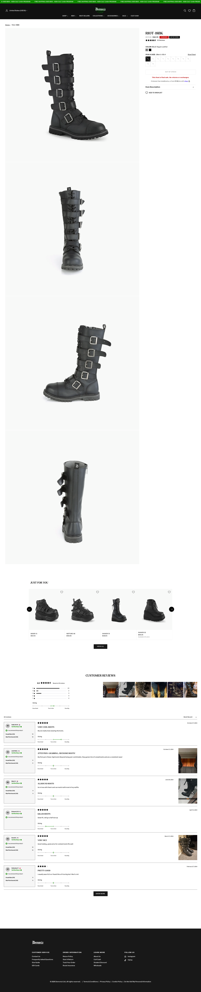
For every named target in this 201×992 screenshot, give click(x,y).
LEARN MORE (99, 952)
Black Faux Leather (147, 50)
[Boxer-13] (47, 609)
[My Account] (7, 10)
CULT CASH (135, 16)
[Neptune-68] (83, 609)
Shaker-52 (142, 632)
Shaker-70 (106, 633)
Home (7, 25)
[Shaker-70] (118, 609)
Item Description (153, 87)
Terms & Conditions (90, 982)
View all (100, 646)
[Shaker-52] (154, 609)
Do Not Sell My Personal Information (137, 982)
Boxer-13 (34, 633)
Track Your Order (69, 962)
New (73, 16)
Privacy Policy (105, 982)
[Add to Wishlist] (61, 592)
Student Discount (100, 962)
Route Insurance (69, 965)
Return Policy (68, 956)
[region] (150, 690)
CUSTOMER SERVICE (40, 952)
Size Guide (36, 962)
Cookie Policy (117, 982)
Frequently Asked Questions (42, 959)
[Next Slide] (195, 690)
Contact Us (36, 956)
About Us (97, 956)
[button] (155, 40)
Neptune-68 (70, 633)
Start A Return (68, 959)
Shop (64, 16)
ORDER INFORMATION (72, 952)
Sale (124, 16)
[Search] (185, 10)
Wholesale (97, 965)
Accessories (112, 16)
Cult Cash (97, 959)
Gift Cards (35, 965)
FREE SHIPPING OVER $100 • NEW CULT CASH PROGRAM (42, 1)
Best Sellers (84, 16)
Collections (98, 16)
